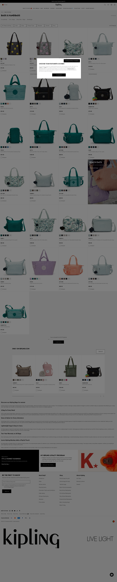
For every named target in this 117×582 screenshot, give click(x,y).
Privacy (40, 67)
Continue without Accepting (72, 60)
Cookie (45, 67)
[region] (59, 68)
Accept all (59, 75)
